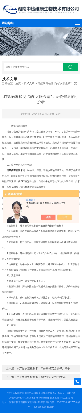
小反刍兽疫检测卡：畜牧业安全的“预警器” (42, 376)
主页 (18, 83)
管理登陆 (44, 397)
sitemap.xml (33, 397)
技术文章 (29, 83)
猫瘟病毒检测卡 (15, 170)
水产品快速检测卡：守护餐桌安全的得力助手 (43, 368)
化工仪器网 (67, 397)
